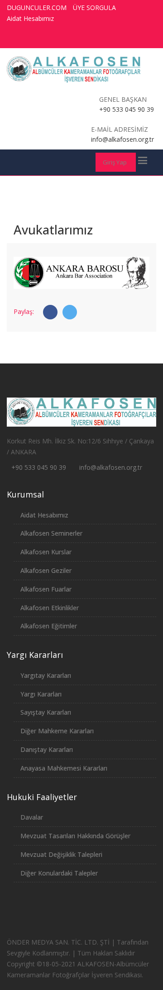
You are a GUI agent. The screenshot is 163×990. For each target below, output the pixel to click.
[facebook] (72, 38)
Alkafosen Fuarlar (46, 589)
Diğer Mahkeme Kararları (57, 730)
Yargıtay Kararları (45, 675)
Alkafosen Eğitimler (48, 626)
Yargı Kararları (41, 694)
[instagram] (122, 38)
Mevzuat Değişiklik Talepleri (61, 854)
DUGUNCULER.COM (37, 7)
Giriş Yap (115, 162)
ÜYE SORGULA (94, 7)
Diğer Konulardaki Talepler (59, 873)
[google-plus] (106, 38)
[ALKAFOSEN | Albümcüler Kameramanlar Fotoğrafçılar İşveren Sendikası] (74, 69)
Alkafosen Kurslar (46, 551)
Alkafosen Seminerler (51, 533)
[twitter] (89, 38)
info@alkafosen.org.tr (110, 467)
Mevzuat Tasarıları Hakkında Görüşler (75, 835)
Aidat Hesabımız (30, 18)
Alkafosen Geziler (46, 570)
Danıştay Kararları (46, 749)
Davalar (31, 817)
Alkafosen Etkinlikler (49, 607)
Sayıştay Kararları (45, 712)
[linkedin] (139, 38)
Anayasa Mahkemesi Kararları (63, 768)
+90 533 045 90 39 (38, 467)
